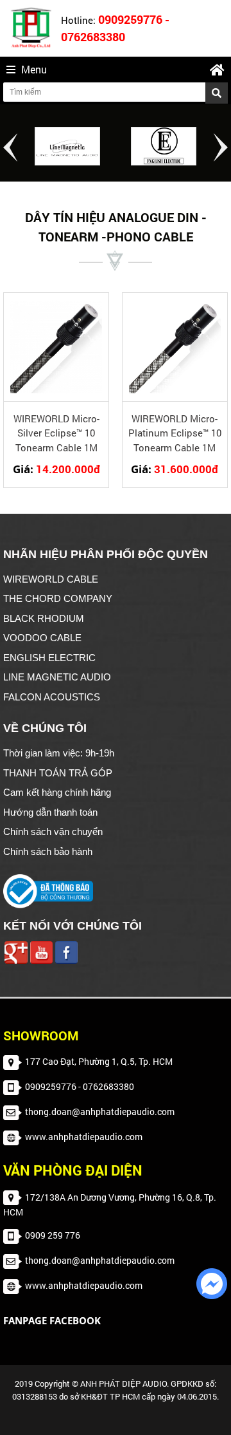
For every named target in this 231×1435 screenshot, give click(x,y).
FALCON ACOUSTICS (51, 696)
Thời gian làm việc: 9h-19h (58, 752)
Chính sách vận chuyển (53, 831)
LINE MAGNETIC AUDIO (57, 676)
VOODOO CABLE (42, 637)
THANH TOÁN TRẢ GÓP (57, 772)
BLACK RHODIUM (43, 618)
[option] (67, 146)
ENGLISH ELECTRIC (49, 657)
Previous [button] (10, 147)
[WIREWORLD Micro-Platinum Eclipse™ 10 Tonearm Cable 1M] (175, 347)
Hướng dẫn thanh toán (50, 812)
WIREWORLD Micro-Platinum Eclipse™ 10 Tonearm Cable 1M (174, 433)
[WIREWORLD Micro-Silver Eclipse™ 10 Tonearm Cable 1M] (56, 347)
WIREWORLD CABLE (50, 579)
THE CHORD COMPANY (57, 598)
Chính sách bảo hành (47, 851)
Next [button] (221, 147)
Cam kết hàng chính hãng (57, 792)
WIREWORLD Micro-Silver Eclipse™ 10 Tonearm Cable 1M (56, 433)
